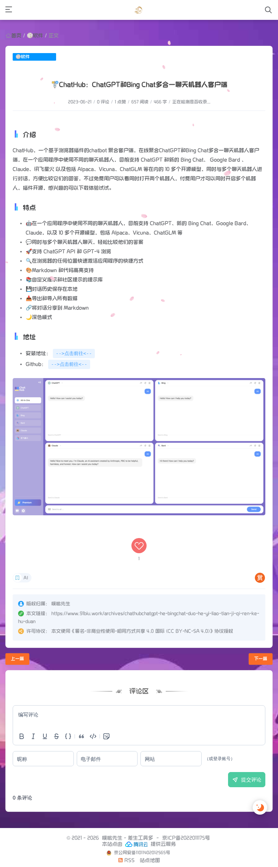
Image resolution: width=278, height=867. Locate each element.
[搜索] (268, 10)
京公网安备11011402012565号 (141, 852)
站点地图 (150, 860)
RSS (129, 860)
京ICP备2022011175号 (186, 838)
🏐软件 (35, 35)
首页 (16, 35)
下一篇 (260, 659)
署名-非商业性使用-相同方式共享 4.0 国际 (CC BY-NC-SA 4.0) (142, 631)
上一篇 (17, 659)
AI (26, 578)
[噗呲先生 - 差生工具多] (138, 10)
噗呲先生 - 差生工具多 (128, 838)
